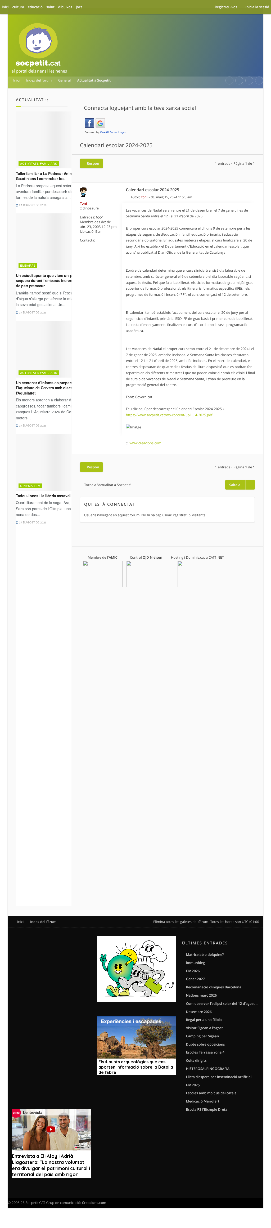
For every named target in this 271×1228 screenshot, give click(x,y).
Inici (20, 921)
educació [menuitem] (35, 7)
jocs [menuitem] (79, 7)
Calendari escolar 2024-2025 (116, 145)
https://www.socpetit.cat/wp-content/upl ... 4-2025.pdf (169, 415)
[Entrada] (128, 197)
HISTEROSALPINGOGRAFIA (207, 1068)
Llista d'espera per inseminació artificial (219, 1076)
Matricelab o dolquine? (205, 954)
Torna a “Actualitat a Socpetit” (107, 484)
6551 (100, 217)
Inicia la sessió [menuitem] (257, 7)
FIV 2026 (193, 971)
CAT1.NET (216, 557)
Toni (83, 203)
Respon (93, 163)
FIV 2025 (193, 1085)
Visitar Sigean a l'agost (204, 1027)
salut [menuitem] (50, 7)
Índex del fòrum (43, 921)
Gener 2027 (195, 978)
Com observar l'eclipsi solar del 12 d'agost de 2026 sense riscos (222, 1003)
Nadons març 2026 (201, 995)
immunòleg (195, 962)
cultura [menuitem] (18, 7)
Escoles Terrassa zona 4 (205, 1052)
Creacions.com (94, 1202)
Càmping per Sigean (202, 1036)
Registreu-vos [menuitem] (226, 7)
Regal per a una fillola (204, 1019)
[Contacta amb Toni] (116, 240)
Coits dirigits (196, 1060)
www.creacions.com (145, 443)
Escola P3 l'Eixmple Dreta (206, 1109)
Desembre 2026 (199, 1011)
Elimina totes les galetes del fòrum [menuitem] (180, 921)
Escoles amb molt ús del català (211, 1093)
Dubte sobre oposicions (205, 1044)
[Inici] (39, 49)
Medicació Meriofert (202, 1101)
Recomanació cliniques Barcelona (213, 987)
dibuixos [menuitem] (65, 7)
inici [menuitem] (5, 7)
